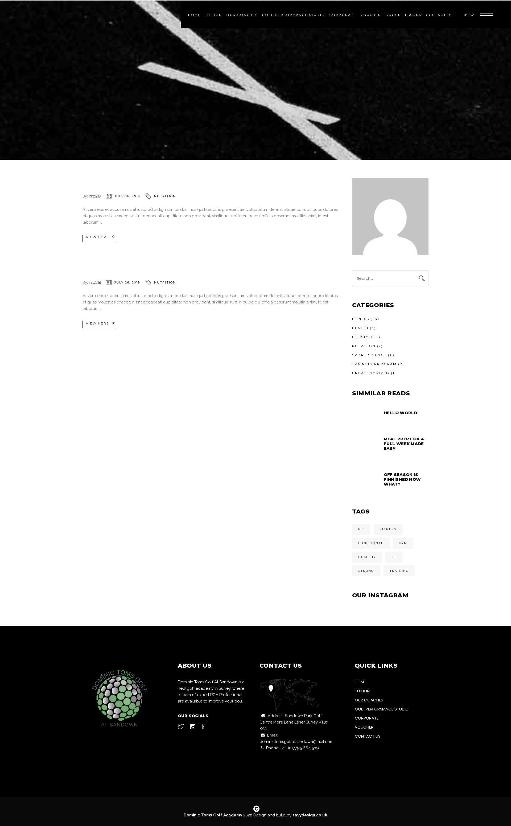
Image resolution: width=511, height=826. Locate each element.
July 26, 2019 (127, 196)
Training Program (374, 364)
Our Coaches (369, 700)
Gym (403, 543)
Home (360, 682)
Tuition (362, 691)
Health (360, 328)
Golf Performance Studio (382, 709)
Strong (366, 571)
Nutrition (165, 196)
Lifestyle (363, 337)
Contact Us (368, 736)
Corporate (366, 718)
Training (399, 571)
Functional (371, 543)
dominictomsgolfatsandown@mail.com (296, 741)
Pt (394, 557)
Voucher (364, 727)
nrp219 (95, 196)
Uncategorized (371, 373)
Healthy (367, 557)
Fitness (360, 319)
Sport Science (369, 355)
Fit (361, 529)
